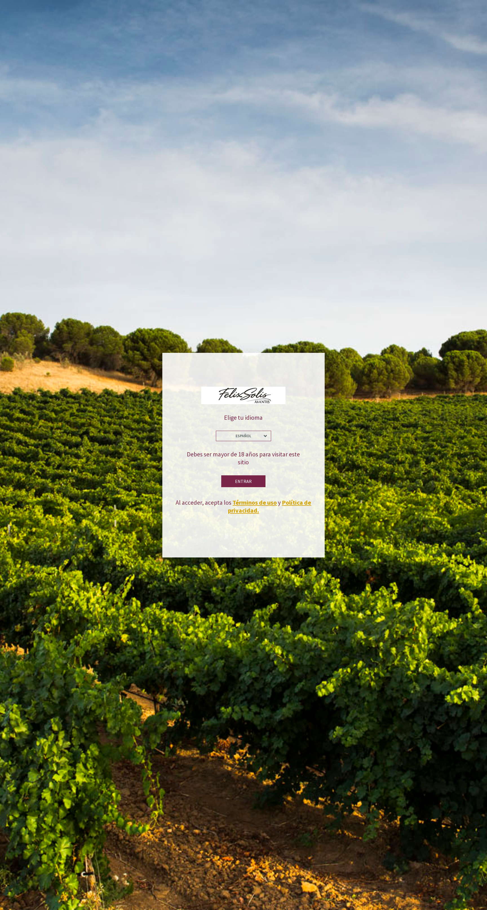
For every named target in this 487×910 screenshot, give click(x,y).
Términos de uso (255, 502)
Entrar (243, 481)
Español (243, 435)
